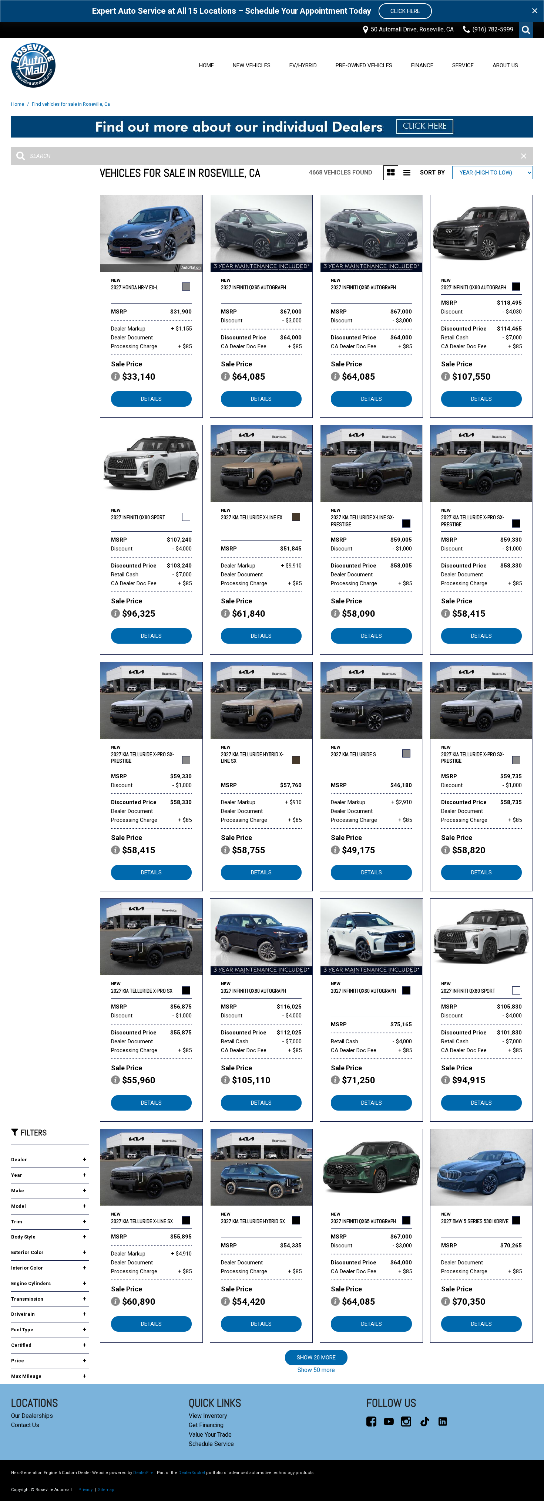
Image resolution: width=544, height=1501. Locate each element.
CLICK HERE (405, 11)
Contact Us (25, 1425)
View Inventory (208, 1415)
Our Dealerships (32, 1415)
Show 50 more (316, 1369)
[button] (526, 30)
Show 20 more (316, 1357)
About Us (505, 65)
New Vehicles (252, 65)
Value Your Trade (210, 1434)
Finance (422, 65)
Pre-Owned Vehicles (364, 65)
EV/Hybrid (303, 65)
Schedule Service (211, 1443)
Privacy (85, 1489)
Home (206, 65)
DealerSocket (191, 1472)
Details (151, 399)
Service (463, 65)
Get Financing (206, 1425)
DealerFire (143, 1472)
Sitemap (106, 1489)
